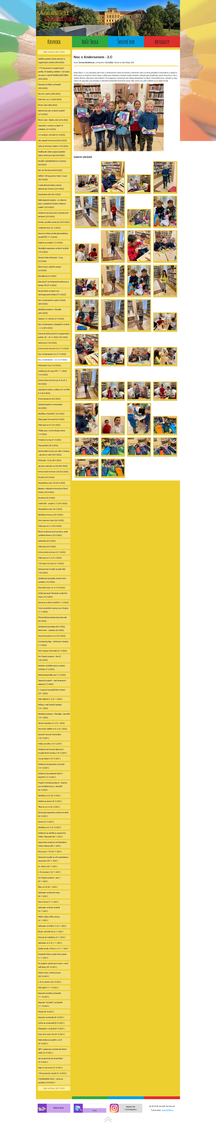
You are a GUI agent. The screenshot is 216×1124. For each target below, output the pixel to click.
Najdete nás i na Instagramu (130, 1108)
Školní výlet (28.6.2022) (47, 105)
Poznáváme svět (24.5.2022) (49, 194)
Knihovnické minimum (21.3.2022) (52, 552)
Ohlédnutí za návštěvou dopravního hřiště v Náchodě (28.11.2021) (52, 835)
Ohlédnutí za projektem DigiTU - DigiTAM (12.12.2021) (50, 775)
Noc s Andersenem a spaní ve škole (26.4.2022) (51, 302)
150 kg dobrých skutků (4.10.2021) (52, 1073)
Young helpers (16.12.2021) (49, 758)
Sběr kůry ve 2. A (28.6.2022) (49, 99)
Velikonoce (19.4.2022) (47, 343)
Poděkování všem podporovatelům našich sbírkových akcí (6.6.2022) (51, 154)
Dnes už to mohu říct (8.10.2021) (51, 1034)
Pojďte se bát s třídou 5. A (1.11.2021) (53, 948)
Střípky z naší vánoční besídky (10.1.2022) (50, 706)
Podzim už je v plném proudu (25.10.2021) (49, 974)
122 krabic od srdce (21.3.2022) (51, 563)
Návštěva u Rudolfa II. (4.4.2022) (51, 413)
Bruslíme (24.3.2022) (46, 498)
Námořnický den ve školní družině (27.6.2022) (51, 113)
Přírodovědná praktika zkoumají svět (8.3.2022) (52, 619)
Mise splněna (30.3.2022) (48, 445)
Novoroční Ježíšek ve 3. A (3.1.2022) (52, 729)
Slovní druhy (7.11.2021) (48, 902)
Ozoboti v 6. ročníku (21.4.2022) (51, 319)
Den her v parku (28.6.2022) (49, 94)
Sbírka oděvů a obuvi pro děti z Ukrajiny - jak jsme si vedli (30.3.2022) (54, 453)
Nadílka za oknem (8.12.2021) (50, 801)
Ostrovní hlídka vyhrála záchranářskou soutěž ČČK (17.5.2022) (53, 235)
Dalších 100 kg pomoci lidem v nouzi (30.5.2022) (52, 178)
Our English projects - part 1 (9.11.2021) (49, 880)
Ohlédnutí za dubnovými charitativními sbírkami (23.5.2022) (53, 215)
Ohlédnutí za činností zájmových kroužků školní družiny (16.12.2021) (52, 751)
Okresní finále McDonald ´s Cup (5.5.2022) (50, 259)
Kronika (54, 41)
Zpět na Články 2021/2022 (54, 52)
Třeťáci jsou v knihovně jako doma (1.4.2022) (51, 432)
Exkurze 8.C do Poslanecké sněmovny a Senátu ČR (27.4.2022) (53, 283)
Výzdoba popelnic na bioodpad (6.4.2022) (50, 406)
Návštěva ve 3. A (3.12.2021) (49, 827)
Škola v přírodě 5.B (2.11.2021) (50, 931)
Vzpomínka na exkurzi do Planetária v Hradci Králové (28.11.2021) (52, 844)
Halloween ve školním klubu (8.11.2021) (49, 894)
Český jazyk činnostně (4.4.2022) (51, 419)
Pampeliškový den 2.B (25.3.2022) (51, 483)
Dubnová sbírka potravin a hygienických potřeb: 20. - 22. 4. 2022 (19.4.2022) (54, 335)
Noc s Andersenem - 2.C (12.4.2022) (52, 360)
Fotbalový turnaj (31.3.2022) (49, 440)
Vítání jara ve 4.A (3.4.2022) (49, 425)
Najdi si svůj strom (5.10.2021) (50, 1067)
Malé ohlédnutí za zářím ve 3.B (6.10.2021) (50, 1042)
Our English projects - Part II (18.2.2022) (49, 658)
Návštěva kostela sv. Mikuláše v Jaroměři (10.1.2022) (54, 716)
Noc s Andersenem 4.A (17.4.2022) (52, 354)
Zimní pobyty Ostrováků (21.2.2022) (52, 651)
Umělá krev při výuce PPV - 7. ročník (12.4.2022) (52, 373)
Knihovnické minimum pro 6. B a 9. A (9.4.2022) (52, 382)
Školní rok (126, 41)
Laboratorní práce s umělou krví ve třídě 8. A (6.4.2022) (54, 391)
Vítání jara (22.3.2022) (47, 546)
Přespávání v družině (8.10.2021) (51, 1028)
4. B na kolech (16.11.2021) (49, 872)
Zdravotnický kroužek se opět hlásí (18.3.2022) (51, 571)
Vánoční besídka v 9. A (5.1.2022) (51, 723)
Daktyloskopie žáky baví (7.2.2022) (52, 675)
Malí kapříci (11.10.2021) (48, 987)
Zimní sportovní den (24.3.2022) (51, 520)
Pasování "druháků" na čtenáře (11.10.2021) (50, 1004)
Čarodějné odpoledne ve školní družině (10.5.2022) (53, 250)
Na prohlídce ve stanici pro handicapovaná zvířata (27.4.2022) (52, 293)
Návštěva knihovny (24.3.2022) (50, 515)
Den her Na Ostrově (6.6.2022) (50, 170)
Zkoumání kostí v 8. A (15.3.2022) (51, 587)
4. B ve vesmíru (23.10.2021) (49, 982)
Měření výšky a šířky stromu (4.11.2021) (49, 919)
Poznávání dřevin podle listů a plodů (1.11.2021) (52, 956)
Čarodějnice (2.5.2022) (47, 276)
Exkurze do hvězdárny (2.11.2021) (51, 937)
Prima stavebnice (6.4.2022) (49, 399)
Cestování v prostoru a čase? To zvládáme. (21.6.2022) (50, 127)
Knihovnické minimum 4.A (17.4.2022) (53, 348)
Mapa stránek (58, 1108)
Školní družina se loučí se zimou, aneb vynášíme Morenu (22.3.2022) (53, 533)
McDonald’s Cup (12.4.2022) (49, 365)
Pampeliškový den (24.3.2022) (50, 509)
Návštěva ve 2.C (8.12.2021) (49, 795)
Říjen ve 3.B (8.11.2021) (47, 887)
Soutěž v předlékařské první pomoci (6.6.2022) (52, 163)
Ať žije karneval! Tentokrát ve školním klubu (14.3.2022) (52, 595)
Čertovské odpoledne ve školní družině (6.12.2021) (53, 814)
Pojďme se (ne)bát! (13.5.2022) (50, 242)
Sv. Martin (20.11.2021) (47, 866)
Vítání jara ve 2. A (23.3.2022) (50, 526)
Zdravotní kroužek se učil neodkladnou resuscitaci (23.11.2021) (53, 859)
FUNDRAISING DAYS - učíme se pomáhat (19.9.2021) (50, 1081)
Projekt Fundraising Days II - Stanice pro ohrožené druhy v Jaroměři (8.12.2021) (52, 786)
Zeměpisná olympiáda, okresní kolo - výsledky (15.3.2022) (52, 580)
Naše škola (90, 41)
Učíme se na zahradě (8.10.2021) (51, 1023)
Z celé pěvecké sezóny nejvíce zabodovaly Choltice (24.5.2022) (51, 187)
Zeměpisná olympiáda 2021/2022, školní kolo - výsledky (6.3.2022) (51, 628)
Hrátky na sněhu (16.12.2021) (50, 744)
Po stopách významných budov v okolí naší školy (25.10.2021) (53, 965)
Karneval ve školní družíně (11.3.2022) (53, 602)
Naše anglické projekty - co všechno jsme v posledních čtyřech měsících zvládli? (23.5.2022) (52, 203)
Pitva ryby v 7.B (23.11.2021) (50, 851)
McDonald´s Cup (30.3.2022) (49, 460)
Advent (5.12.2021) (46, 822)
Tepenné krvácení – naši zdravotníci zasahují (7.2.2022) (52, 682)
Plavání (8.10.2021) (46, 1012)
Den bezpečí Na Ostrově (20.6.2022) (52, 140)
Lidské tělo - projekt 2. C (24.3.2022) (52, 503)
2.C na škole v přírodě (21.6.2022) (51, 135)
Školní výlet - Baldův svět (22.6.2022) (53, 120)
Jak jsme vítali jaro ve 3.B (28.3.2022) (53, 466)
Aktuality (162, 41)
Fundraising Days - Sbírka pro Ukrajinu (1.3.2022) (53, 643)
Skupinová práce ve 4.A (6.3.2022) (52, 636)
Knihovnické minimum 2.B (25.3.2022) (53, 471)
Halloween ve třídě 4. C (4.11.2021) (52, 926)
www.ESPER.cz (167, 1110)
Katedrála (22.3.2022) (47, 541)
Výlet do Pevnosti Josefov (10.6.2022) (53, 146)
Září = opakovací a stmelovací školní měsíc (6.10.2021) (52, 1051)
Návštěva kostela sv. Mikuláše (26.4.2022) (49, 311)
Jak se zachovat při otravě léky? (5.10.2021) (50, 1060)
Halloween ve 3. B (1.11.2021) (50, 943)
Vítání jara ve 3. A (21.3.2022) (50, 558)
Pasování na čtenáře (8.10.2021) (51, 1017)
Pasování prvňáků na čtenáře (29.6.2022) (49, 86)
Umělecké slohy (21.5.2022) (49, 228)
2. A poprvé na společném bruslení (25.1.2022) (51, 692)
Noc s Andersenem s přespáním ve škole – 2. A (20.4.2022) (53, 326)
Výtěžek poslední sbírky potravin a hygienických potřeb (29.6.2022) (51, 61)
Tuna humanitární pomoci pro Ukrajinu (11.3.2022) (53, 610)
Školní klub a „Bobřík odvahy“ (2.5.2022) (50, 269)
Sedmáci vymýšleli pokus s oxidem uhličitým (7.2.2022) (51, 667)
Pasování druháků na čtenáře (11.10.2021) (49, 995)
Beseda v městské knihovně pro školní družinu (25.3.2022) (53, 490)
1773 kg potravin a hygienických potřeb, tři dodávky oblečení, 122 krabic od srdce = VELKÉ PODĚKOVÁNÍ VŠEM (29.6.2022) (54, 73)
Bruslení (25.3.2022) (46, 477)
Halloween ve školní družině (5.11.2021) (49, 909)
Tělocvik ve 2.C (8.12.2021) (49, 807)
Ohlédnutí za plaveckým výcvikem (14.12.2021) (51, 766)
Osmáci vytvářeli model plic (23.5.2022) (54, 222)
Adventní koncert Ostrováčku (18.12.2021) (49, 736)
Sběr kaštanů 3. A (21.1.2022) (50, 699)
